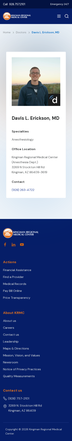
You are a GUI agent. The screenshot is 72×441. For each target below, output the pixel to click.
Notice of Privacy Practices (22, 369)
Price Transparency (16, 298)
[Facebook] (5, 244)
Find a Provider (13, 277)
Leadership (11, 341)
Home (7, 32)
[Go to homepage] (20, 233)
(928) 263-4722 (23, 190)
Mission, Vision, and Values (21, 355)
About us (9, 321)
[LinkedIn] (13, 244)
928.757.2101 (17, 4)
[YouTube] (22, 244)
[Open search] (66, 16)
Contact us (11, 335)
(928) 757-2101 (18, 398)
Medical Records (14, 284)
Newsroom (10, 362)
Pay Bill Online (12, 291)
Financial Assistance (17, 270)
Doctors (21, 32)
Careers (8, 328)
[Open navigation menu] (59, 16)
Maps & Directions (16, 348)
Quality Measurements (19, 376)
